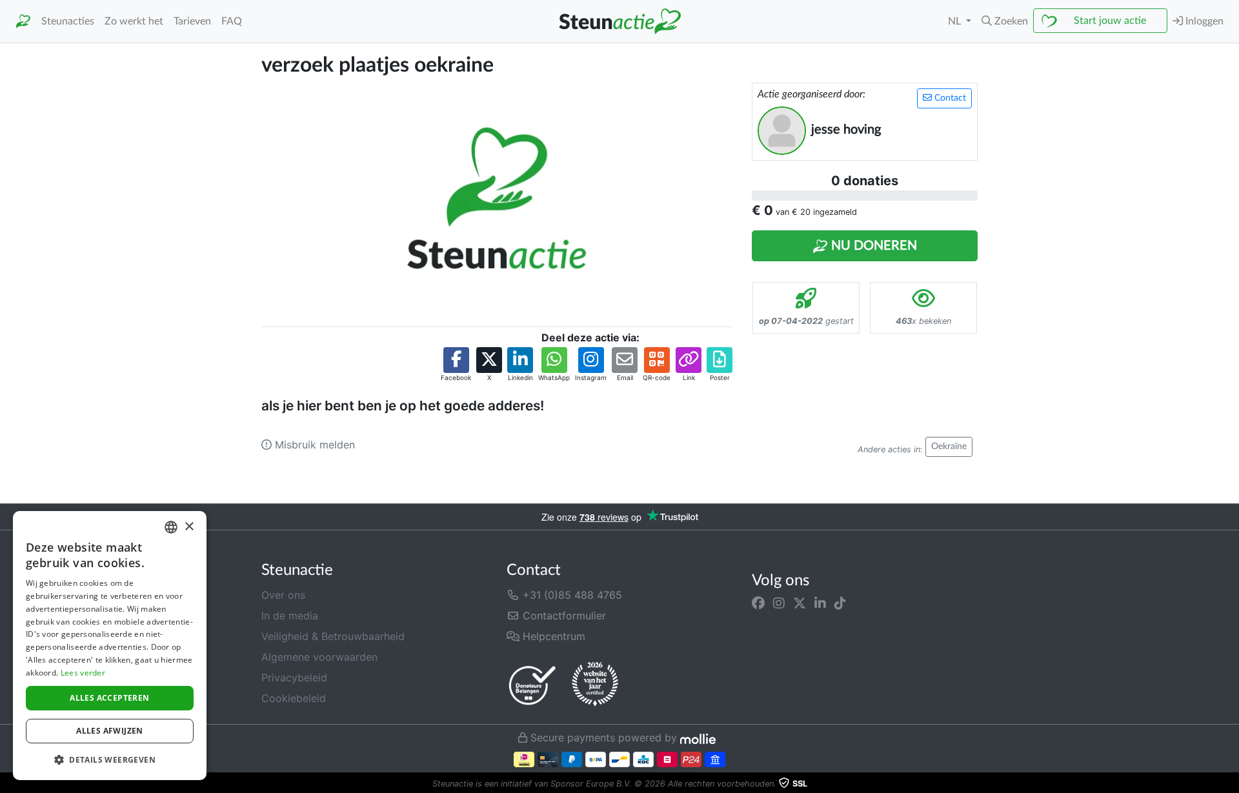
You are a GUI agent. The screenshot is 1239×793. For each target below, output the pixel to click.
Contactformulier (562, 615)
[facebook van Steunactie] (758, 602)
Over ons (283, 594)
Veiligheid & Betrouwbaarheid (333, 636)
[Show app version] (1230, 784)
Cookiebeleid (293, 698)
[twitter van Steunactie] (799, 602)
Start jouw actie (1110, 20)
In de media (289, 615)
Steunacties (67, 21)
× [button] (189, 527)
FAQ (231, 21)
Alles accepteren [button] (109, 697)
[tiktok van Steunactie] (840, 602)
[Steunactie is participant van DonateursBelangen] (532, 685)
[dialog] (109, 645)
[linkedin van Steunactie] (820, 602)
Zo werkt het (134, 21)
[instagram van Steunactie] (779, 602)
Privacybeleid (294, 677)
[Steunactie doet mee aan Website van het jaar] (595, 684)
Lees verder (83, 672)
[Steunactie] (23, 21)
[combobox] (171, 527)
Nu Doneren (872, 245)
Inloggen (1203, 21)
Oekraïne (949, 446)
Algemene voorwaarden (319, 656)
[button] (1004, 21)
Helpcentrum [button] (552, 636)
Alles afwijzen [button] (109, 730)
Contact (949, 98)
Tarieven (192, 21)
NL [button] (955, 21)
